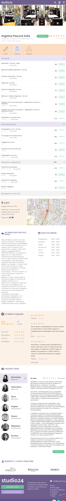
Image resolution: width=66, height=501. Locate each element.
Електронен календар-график (38, 485)
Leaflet (56, 224)
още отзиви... (35, 362)
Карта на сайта (33, 489)
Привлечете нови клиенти (37, 482)
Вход (53, 485)
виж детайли (13, 65)
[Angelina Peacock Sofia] (60, 495)
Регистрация (55, 488)
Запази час (43, 36)
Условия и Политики (57, 490)
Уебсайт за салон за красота (38, 487)
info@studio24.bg (59, 481)
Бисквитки (54, 492)
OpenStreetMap (62, 224)
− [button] (29, 203)
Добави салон (12, 487)
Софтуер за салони (12, 492)
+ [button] (29, 201)
